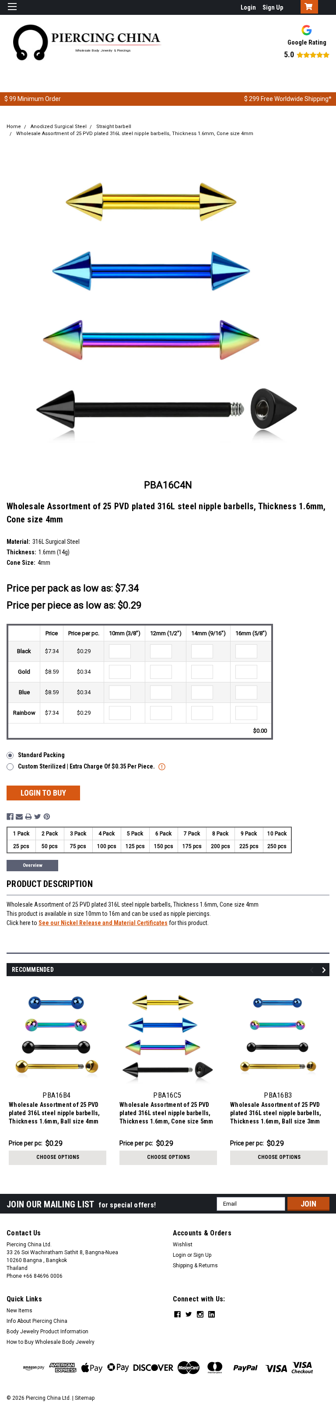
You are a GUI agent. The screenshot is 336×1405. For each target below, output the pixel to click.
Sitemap (84, 1398)
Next (325, 970)
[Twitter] (37, 816)
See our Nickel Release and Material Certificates (103, 922)
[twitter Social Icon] (189, 1314)
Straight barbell (113, 126)
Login (248, 7)
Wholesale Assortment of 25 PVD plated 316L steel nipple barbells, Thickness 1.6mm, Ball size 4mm (54, 1113)
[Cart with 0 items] (307, 7)
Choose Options (57, 1157)
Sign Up (272, 7)
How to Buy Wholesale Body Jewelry (50, 1342)
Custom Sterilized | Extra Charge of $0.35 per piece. (87, 766)
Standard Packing (41, 754)
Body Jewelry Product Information (47, 1331)
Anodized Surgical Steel (59, 126)
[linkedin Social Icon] (211, 1314)
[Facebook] (10, 816)
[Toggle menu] (12, 12)
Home (14, 126)
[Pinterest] (46, 816)
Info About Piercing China (37, 1321)
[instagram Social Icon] (200, 1314)
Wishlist (182, 1245)
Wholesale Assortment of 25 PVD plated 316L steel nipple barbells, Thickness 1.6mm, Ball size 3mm (276, 1113)
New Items (19, 1311)
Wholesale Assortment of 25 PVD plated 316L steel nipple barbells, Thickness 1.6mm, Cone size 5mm (166, 1113)
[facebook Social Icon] (177, 1314)
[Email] (19, 816)
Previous (313, 970)
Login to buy (43, 792)
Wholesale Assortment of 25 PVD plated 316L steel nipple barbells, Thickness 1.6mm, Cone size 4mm (134, 133)
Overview (32, 865)
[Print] (28, 816)
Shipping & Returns (195, 1265)
